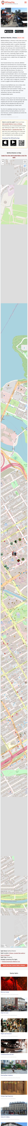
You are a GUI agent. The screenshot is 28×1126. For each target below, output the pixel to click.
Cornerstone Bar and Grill (7, 1055)
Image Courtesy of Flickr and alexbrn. (8, 1098)
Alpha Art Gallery (5, 1117)
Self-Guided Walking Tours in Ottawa (12, 124)
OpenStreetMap (18, 947)
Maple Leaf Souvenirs (6, 1034)
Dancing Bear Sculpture (7, 1075)
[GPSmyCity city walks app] (9, 3)
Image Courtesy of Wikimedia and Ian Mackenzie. (10, 1078)
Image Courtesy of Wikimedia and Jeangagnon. (10, 1119)
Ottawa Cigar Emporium (7, 1096)
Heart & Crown (4, 1013)
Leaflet (11, 947)
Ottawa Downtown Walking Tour (11, 962)
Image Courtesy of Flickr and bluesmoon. (9, 1015)
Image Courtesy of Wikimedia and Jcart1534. (9, 117)
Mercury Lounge (5, 992)
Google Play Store (17, 130)
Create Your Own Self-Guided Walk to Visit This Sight (14, 157)
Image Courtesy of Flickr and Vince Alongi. (9, 1036)
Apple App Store (6, 130)
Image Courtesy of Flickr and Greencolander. (10, 994)
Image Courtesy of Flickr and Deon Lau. (8, 1057)
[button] (14, 553)
